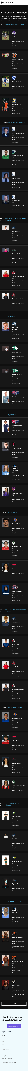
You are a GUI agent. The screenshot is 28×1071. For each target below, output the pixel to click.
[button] (25, 2)
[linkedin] (5, 1035)
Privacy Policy (5, 1055)
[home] (7, 2)
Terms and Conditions (7, 1058)
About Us (4, 1046)
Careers (3, 1044)
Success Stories (5, 1049)
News (3, 1041)
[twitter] (2, 1035)
